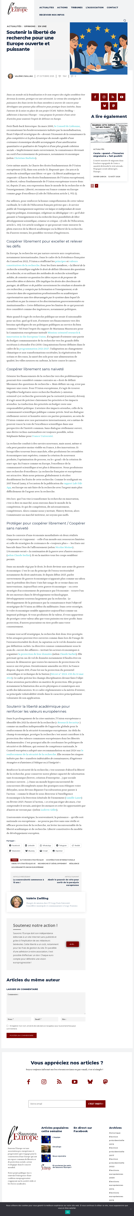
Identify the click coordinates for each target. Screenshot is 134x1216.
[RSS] (113, 97)
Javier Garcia (99, 177)
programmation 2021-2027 (34, 348)
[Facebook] (95, 97)
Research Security (68, 722)
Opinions (29, 26)
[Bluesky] (104, 106)
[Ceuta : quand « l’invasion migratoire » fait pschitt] (109, 134)
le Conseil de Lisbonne (67, 126)
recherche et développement (52, 864)
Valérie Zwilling (24, 76)
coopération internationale (60, 860)
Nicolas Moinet (64, 547)
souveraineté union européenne (27, 867)
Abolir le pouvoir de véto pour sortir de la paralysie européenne (63, 882)
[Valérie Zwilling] (11, 76)
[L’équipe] (46, 1139)
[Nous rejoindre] (46, 1158)
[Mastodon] (113, 106)
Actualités (14, 26)
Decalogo (57, 1147)
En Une (42, 26)
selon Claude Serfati (18, 555)
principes (60, 261)
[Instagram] (104, 97)
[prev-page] (92, 186)
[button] (124, 20)
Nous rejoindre (59, 1156)
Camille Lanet (73, 797)
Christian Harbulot (24, 158)
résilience (74, 864)
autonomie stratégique (32, 860)
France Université (42, 436)
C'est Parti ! (95, 1104)
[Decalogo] (46, 1149)
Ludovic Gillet (49, 809)
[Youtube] (121, 97)
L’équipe (56, 1137)
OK (67, 1212)
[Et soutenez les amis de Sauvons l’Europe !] (46, 1167)
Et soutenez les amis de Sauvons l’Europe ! (62, 1166)
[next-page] (96, 186)
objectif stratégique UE (23, 864)
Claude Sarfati (68, 654)
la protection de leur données (35, 654)
